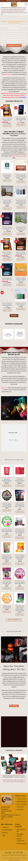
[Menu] (2, 4)
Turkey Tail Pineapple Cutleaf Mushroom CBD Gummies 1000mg (20, 558)
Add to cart (7, 125)
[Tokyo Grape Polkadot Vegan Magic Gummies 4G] (20, 573)
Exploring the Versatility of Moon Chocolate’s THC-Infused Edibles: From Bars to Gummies (14, 776)
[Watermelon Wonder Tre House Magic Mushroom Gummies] (7, 495)
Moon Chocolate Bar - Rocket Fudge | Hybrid (7, 279)
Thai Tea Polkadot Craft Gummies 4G (7, 607)
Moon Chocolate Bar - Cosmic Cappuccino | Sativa (7, 229)
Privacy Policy (20, 806)
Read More (23, 97)
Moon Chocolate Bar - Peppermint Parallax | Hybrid (7, 305)
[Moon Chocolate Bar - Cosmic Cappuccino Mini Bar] (21, 110)
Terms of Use (20, 809)
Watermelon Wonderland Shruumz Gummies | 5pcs (7, 480)
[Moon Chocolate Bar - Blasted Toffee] (7, 110)
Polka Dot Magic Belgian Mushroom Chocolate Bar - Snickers (7, 202)
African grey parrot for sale (19, 391)
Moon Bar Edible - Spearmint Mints (7, 176)
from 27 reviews (12, 440)
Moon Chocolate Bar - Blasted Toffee (7, 119)
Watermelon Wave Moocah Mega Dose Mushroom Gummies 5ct (19, 506)
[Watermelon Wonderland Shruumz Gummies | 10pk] (20, 471)
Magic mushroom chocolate (19, 156)
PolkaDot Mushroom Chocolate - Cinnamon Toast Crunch (21, 280)
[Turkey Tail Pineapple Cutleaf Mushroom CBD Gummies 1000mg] (20, 547)
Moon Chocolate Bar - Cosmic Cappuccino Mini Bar (20, 120)
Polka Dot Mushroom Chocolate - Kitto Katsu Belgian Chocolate (20, 177)
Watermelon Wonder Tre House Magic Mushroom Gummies (7, 505)
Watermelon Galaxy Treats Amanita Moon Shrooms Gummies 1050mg (20, 532)
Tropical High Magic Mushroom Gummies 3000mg (6, 583)
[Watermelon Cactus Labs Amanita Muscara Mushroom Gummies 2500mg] (7, 547)
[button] (5, 122)
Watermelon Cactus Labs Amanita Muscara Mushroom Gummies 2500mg (7, 558)
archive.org (16, 860)
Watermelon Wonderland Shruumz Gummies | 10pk (20, 480)
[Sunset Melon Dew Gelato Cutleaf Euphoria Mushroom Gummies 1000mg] (20, 598)
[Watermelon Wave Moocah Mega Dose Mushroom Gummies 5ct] (20, 495)
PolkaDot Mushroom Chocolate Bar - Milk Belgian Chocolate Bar (21, 202)
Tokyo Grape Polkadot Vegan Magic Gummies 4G (20, 583)
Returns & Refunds (22, 804)
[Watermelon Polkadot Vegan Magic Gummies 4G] (7, 521)
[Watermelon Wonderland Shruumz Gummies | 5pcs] (7, 471)
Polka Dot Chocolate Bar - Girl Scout (21, 304)
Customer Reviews (8, 830)
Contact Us (5, 827)
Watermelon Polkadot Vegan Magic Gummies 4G (7, 531)
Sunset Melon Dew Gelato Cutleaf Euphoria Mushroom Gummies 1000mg (19, 608)
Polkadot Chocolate (7, 74)
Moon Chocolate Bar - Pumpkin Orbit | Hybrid (21, 253)
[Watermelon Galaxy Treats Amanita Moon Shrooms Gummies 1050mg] (20, 521)
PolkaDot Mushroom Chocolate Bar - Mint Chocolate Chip (21, 229)
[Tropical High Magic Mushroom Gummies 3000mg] (7, 573)
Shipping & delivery (22, 801)
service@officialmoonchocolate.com (10, 815)
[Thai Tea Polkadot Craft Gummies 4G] (7, 598)
